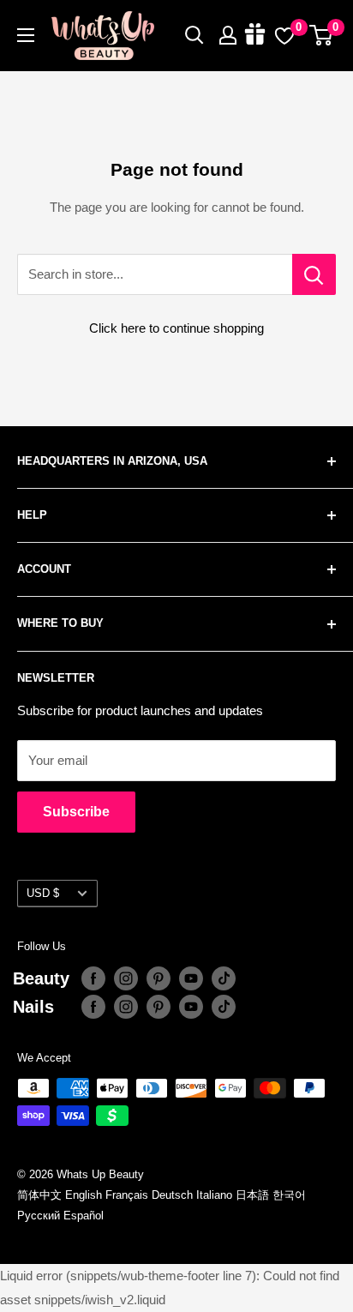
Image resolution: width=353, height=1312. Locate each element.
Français (126, 1195)
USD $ (43, 893)
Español (83, 1215)
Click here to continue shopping (176, 328)
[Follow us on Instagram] (126, 978)
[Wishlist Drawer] (284, 35)
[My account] (227, 35)
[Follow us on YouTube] (191, 978)
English (83, 1195)
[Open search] (194, 35)
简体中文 (39, 1195)
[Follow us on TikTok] (224, 978)
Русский (38, 1215)
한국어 (289, 1195)
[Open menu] (25, 35)
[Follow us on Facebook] (93, 978)
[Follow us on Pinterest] (159, 978)
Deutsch (172, 1195)
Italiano (214, 1195)
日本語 (252, 1195)
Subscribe (76, 811)
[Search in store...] (314, 274)
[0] (321, 35)
